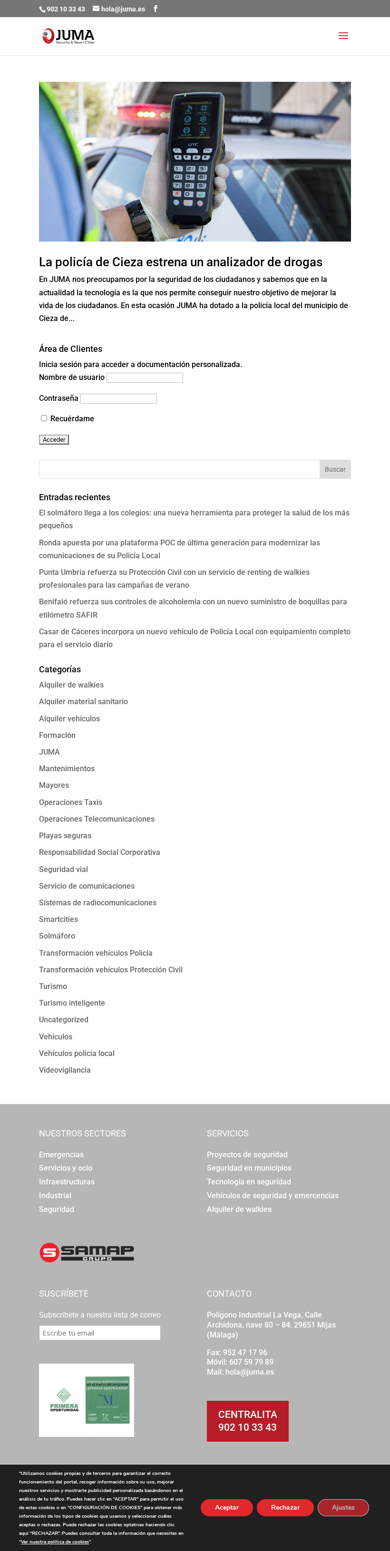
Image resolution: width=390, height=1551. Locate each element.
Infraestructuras (67, 1181)
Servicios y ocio (65, 1168)
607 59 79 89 (251, 1362)
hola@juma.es (249, 1372)
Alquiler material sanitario (83, 701)
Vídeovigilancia (65, 1070)
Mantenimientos (67, 768)
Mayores (54, 785)
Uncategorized (63, 1019)
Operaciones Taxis (70, 802)
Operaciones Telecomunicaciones (97, 819)
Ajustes (343, 1507)
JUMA (49, 751)
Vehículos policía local (77, 1053)
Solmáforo (57, 935)
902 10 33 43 (247, 1427)
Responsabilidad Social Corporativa (99, 852)
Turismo (53, 986)
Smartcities (58, 919)
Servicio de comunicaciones (87, 886)
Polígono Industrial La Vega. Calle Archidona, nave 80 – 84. (264, 1319)
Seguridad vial (63, 869)
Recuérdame (71, 418)
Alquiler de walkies (71, 684)
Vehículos (55, 1036)
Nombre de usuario (72, 377)
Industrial (55, 1195)
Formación (57, 735)
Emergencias (61, 1154)
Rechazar (285, 1507)
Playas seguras (65, 835)
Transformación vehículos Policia (96, 953)
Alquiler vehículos (69, 718)
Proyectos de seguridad (247, 1154)
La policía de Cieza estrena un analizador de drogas (180, 262)
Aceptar (227, 1507)
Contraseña (58, 398)
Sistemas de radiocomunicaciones (97, 902)
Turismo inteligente (72, 1003)
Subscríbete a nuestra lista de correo (100, 1314)
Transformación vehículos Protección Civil (111, 969)
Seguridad (56, 1209)
